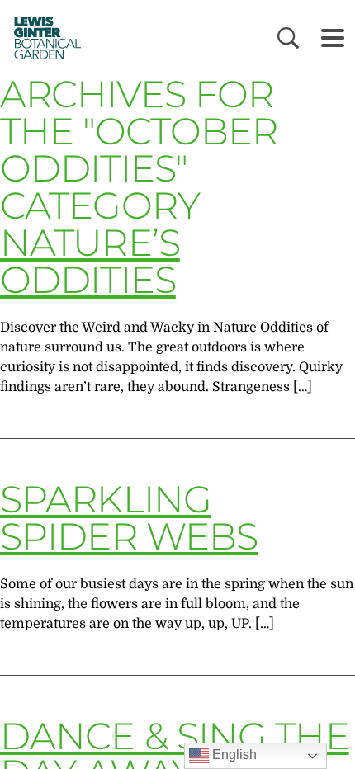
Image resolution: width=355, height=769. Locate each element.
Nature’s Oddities (90, 260)
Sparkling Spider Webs (129, 517)
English (233, 755)
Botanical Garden (42, 37)
